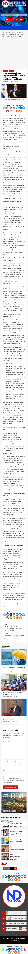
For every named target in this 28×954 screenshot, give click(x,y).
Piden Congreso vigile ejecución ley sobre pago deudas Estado (16, 857)
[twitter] (12, 868)
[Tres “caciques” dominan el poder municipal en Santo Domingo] (5, 832)
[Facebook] (7, 19)
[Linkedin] (20, 107)
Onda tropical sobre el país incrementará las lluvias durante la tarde (14, 668)
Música (11, 846)
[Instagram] (11, 19)
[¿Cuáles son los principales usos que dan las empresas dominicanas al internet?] (5, 823)
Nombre (5, 761)
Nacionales (5, 71)
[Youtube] (21, 19)
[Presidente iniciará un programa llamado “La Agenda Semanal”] (14, 707)
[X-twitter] (16, 19)
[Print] (17, 111)
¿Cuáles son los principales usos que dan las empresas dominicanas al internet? (16, 825)
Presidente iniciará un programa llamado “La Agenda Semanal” (13, 718)
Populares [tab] (14, 817)
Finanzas (11, 821)
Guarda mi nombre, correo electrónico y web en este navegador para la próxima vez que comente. (13, 780)
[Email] (10, 111)
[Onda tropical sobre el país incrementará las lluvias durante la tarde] (14, 657)
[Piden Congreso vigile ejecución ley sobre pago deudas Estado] (5, 856)
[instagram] (8, 868)
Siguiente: (13, 636)
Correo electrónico (18, 762)
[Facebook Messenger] (17, 107)
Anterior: (12, 627)
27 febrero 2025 (14, 81)
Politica (11, 829)
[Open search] (2, 15)
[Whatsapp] (4, 107)
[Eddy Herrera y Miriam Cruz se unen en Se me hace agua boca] (5, 848)
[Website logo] (14, 4)
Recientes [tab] (6, 817)
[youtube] (15, 868)
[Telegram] (23, 107)
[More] (20, 111)
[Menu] (14, 28)
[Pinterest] (7, 111)
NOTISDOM (6, 81)
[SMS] (14, 111)
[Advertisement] (14, 53)
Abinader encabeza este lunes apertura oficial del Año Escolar (12, 693)
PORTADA (11, 71)
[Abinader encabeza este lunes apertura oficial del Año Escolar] (14, 682)
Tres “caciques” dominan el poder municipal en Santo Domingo (16, 833)
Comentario (6, 741)
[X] (10, 107)
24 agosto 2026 (12, 671)
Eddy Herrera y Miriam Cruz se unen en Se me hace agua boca (17, 849)
